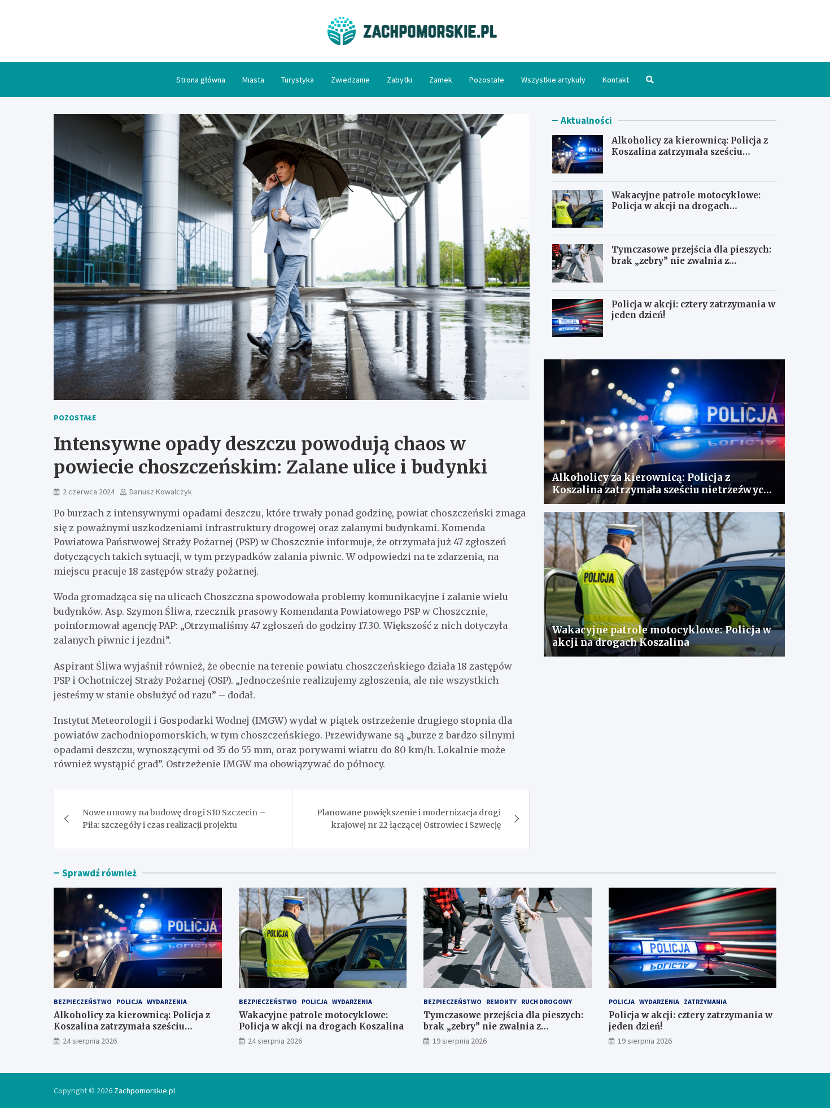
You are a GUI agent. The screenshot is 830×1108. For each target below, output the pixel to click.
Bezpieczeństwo (83, 1001)
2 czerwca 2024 (89, 491)
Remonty (501, 1001)
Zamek (440, 80)
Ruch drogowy (546, 1001)
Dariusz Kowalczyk (160, 491)
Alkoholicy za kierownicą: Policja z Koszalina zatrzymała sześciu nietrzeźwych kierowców (689, 151)
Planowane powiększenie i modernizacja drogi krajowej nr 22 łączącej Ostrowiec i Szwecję (409, 818)
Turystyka (297, 80)
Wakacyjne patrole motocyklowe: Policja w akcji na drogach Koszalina (686, 206)
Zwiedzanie (350, 80)
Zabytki (399, 80)
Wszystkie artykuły (553, 80)
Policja (129, 1001)
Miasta (253, 80)
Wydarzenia (167, 1001)
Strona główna (200, 80)
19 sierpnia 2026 (460, 1041)
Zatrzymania (705, 1001)
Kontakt (615, 80)
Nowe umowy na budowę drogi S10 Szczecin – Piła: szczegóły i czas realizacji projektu (173, 818)
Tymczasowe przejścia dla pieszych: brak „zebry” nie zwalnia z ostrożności (691, 260)
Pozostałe (486, 80)
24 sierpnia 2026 (90, 1041)
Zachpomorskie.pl (144, 1090)
